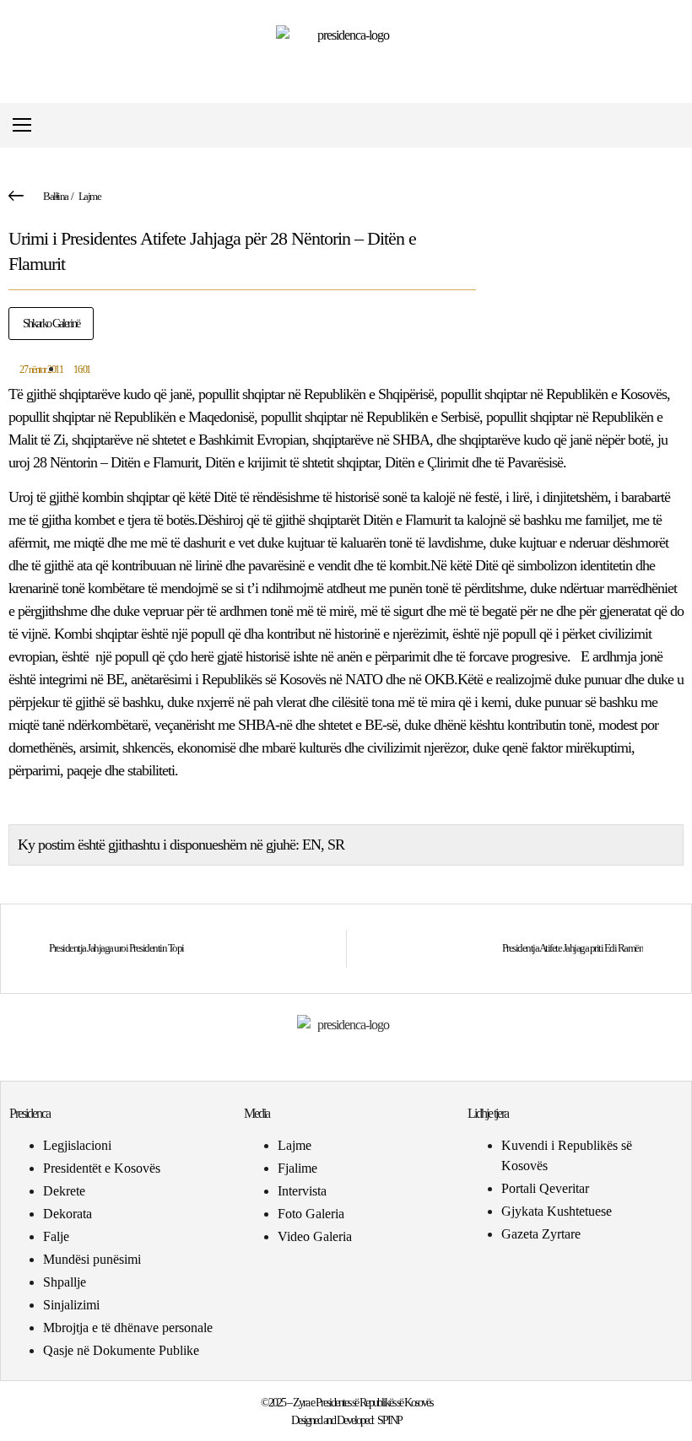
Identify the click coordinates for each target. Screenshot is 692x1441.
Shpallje (64, 1282)
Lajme (89, 196)
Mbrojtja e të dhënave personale (128, 1327)
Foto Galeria (311, 1213)
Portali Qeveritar (545, 1188)
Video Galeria (315, 1236)
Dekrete (64, 1191)
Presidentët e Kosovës (101, 1168)
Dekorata (67, 1213)
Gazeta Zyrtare (541, 1234)
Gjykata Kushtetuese (556, 1211)
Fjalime (297, 1168)
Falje (56, 1236)
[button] (670, 125)
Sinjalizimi (71, 1305)
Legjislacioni (77, 1145)
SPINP (389, 1420)
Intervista (302, 1191)
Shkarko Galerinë (51, 323)
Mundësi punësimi (92, 1259)
